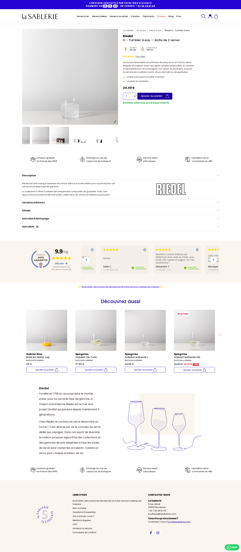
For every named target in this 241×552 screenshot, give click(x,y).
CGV (75, 524)
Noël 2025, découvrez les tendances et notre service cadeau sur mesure (121, 286)
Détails (26, 210)
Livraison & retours (82, 528)
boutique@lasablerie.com (162, 513)
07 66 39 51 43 (146, 6)
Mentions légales (82, 520)
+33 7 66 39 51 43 (157, 510)
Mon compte (79, 508)
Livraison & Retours (33, 202)
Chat (234, 547)
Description (29, 175)
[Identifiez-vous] (210, 16)
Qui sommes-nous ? (83, 516)
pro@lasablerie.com (179, 521)
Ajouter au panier (152, 96)
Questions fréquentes (84, 512)
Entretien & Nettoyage (35, 218)
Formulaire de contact (84, 532)
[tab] (120, 176)
